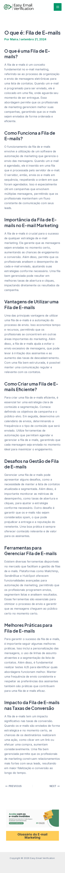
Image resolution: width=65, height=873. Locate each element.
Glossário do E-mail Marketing (32, 835)
